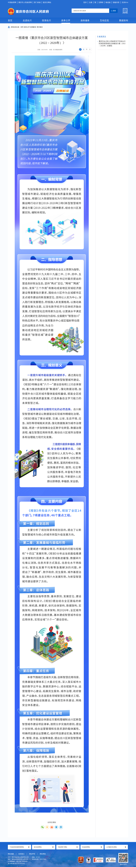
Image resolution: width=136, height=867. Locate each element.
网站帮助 (43, 854)
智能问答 (116, 2)
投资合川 (46, 20)
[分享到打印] (56, 827)
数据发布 (123, 20)
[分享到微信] (42, 827)
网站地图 (11, 854)
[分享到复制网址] (61, 827)
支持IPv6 (125, 2)
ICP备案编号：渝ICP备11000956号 (17, 861)
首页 (10, 20)
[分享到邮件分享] (52, 827)
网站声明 (32, 854)
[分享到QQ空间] (47, 827)
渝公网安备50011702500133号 (16, 863)
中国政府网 (12, 2)
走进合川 (27, 20)
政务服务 (85, 20)
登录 (85, 2)
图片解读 (40, 27)
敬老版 (108, 2)
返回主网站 (47, 2)
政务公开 (65, 20)
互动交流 (104, 20)
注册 (90, 2)
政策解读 (33, 27)
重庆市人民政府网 (25, 2)
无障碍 (100, 2)
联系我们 (21, 854)
